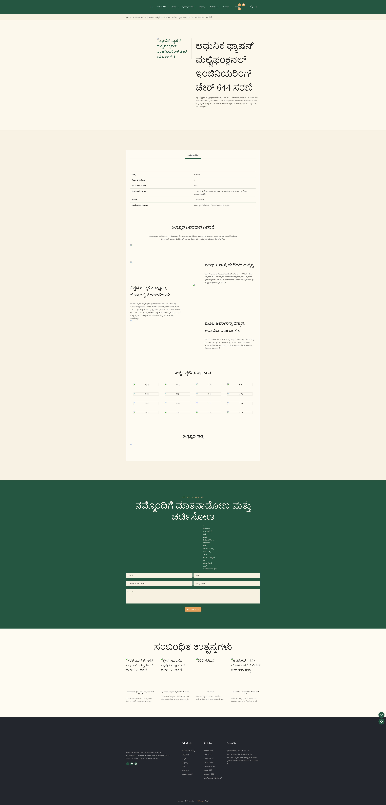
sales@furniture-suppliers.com (242, 754)
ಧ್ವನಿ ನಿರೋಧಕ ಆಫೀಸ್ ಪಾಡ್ (213, 778)
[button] (238, 7)
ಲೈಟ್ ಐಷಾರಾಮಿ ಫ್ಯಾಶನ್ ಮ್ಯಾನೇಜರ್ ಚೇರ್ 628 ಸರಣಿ (175, 692)
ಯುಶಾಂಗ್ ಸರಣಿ (209, 766)
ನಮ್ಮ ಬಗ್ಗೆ (184, 762)
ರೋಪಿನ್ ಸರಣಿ (209, 758)
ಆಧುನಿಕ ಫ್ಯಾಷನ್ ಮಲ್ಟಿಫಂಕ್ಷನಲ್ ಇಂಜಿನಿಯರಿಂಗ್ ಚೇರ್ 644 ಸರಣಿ (192, 17)
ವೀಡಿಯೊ (184, 766)
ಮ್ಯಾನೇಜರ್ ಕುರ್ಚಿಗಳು (163, 17)
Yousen (128, 17)
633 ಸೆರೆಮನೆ (210, 692)
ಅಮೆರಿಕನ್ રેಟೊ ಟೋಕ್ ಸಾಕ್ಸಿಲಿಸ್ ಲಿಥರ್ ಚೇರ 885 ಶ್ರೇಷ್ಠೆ (245, 693)
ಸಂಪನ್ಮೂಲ (185, 770)
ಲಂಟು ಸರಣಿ (208, 770)
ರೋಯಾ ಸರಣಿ (208, 751)
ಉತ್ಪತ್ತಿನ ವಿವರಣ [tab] (193, 155)
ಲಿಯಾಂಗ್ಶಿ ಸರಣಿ (209, 774)
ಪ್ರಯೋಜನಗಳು (138, 17)
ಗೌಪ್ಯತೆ (206, 801)
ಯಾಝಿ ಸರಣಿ (208, 762)
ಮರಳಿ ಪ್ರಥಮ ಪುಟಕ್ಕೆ (188, 751)
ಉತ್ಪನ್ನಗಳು (185, 755)
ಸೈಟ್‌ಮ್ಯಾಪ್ (200, 801)
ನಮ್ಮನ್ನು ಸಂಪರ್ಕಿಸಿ (187, 774)
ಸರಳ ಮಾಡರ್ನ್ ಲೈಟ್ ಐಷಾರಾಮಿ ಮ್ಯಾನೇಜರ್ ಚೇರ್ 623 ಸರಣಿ (140, 693)
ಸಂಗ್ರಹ (184, 758)
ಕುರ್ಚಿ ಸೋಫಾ (149, 17)
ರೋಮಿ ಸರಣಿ (208, 755)
